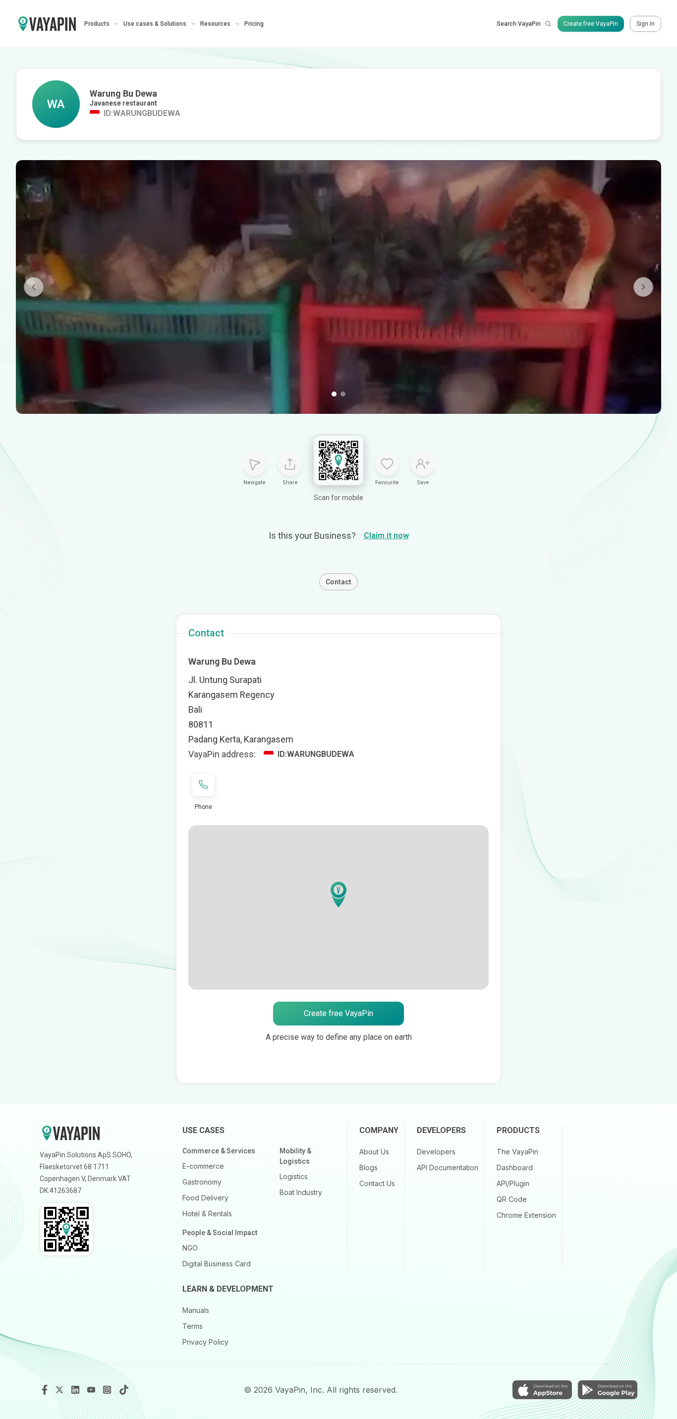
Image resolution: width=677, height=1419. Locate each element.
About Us (374, 1151)
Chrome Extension (526, 1215)
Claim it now (386, 535)
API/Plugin (513, 1183)
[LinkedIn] (76, 1390)
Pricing (254, 23)
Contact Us (377, 1183)
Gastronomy (202, 1182)
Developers (436, 1151)
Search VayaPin (519, 23)
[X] (60, 1390)
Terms (192, 1326)
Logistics (294, 1176)
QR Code (512, 1199)
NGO (190, 1248)
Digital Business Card (216, 1263)
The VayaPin (517, 1151)
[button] (338, 895)
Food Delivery (205, 1197)
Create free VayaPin (591, 23)
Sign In (645, 23)
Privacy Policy (205, 1342)
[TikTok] (124, 1390)
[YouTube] (92, 1390)
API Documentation (447, 1167)
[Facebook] (45, 1390)
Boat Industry (301, 1192)
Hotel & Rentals (207, 1213)
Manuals (195, 1310)
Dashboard (515, 1167)
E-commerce (203, 1166)
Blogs (368, 1167)
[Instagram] (108, 1390)
